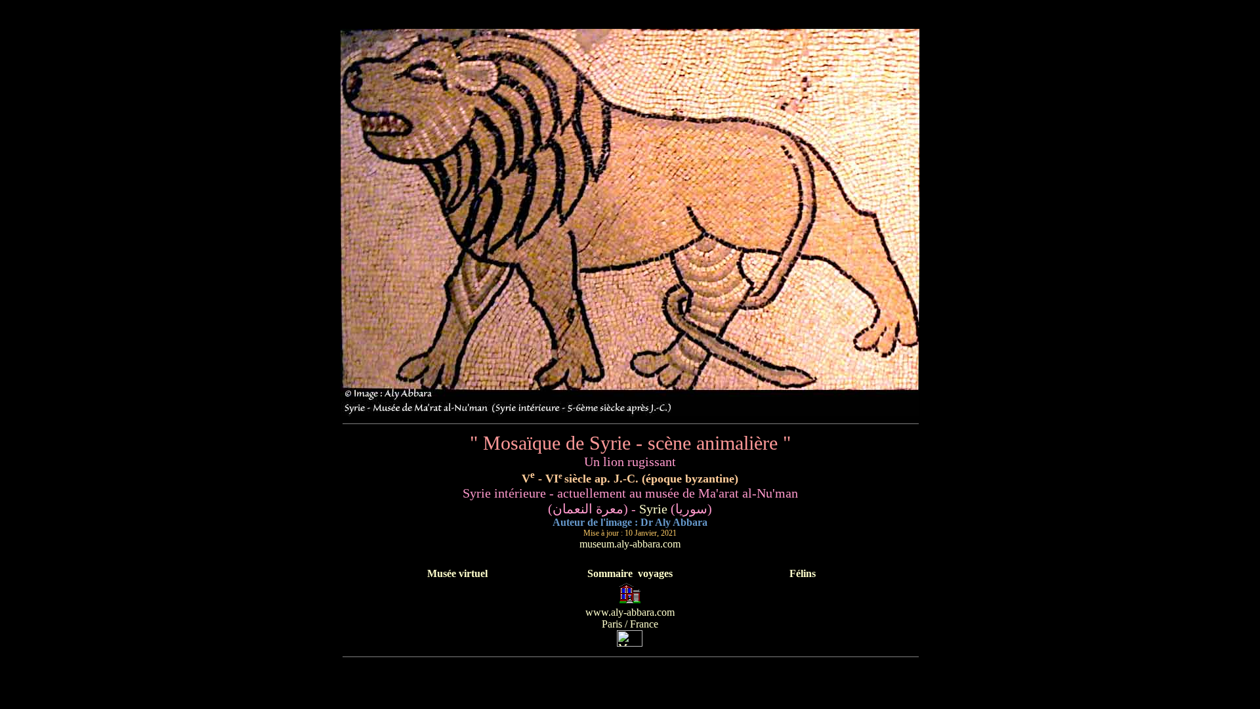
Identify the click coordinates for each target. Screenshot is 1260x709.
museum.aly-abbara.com (630, 543)
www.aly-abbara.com (630, 612)
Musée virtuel (457, 573)
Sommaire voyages (630, 573)
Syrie (653, 509)
